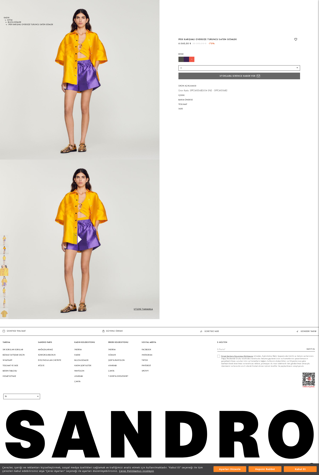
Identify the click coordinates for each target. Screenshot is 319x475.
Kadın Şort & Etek (82, 365)
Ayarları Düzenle (230, 469)
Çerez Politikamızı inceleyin (136, 471)
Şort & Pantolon (116, 360)
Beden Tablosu (10, 371)
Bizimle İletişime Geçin (14, 355)
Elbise (77, 355)
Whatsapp (7, 360)
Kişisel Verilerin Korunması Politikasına (237, 356)
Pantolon (79, 371)
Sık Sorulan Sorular (13, 350)
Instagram (147, 355)
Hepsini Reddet (265, 469)
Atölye (41, 365)
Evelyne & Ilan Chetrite (49, 360)
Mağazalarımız (45, 350)
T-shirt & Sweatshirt (118, 376)
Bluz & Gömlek (81, 360)
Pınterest (146, 365)
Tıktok (145, 360)
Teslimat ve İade (10, 365)
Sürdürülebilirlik (47, 355)
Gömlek (112, 355)
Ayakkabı (78, 376)
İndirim (78, 350)
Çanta (77, 381)
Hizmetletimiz (9, 376)
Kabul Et (300, 469)
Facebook (146, 350)
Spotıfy (145, 371)
